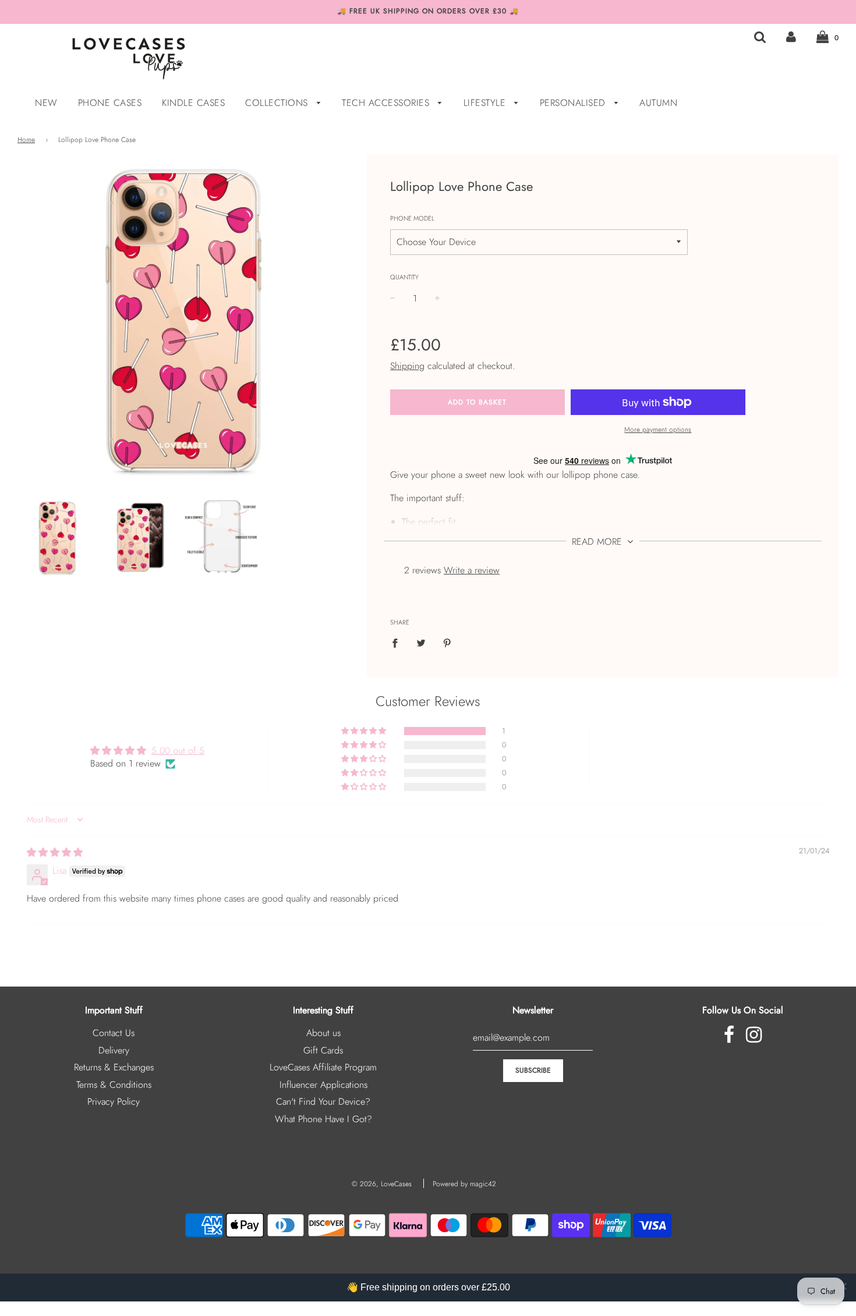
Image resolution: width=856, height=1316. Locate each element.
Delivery (113, 1050)
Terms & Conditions (113, 1084)
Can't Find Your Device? (323, 1101)
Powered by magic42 (464, 1184)
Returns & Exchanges (114, 1067)
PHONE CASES (110, 102)
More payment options (657, 429)
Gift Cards (323, 1050)
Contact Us (114, 1033)
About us (323, 1033)
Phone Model (412, 218)
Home (26, 139)
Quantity (404, 277)
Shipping (407, 366)
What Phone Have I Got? (323, 1119)
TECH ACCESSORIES (387, 102)
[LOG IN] (791, 37)
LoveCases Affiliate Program (323, 1067)
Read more (598, 541)
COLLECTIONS (278, 102)
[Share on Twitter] (421, 642)
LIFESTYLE (486, 102)
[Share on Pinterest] (447, 642)
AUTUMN (658, 102)
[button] (364, 731)
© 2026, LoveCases (382, 1184)
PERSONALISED (574, 102)
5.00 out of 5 (177, 750)
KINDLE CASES (193, 102)
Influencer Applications (323, 1084)
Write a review (472, 570)
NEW (46, 102)
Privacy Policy (113, 1101)
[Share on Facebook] (398, 642)
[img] (55, 852)
